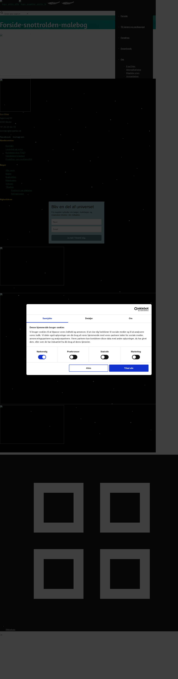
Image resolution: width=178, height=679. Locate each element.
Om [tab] (130, 318)
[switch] (73, 357)
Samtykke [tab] (47, 318)
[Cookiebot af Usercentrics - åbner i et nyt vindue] (136, 309)
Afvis (88, 368)
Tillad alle (128, 368)
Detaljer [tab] (89, 318)
